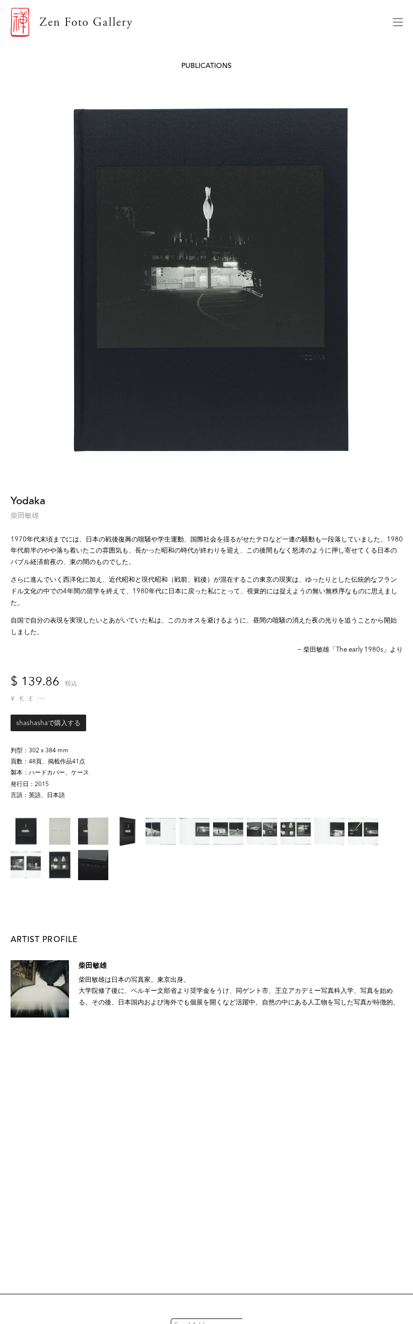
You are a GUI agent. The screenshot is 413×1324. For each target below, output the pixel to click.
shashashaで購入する (48, 723)
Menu (397, 22)
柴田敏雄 (25, 515)
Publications (206, 65)
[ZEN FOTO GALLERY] (194, 22)
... (41, 698)
